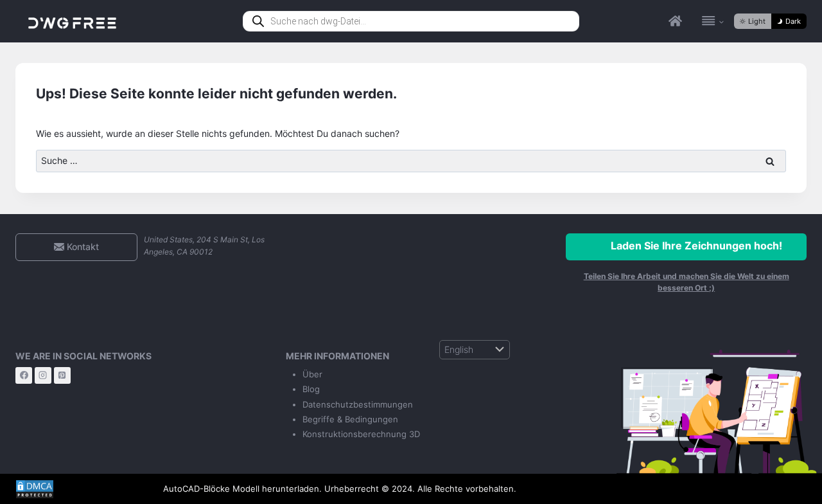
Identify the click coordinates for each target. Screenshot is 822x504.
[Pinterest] (62, 375)
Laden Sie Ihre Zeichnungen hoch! (696, 245)
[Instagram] (43, 375)
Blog (311, 389)
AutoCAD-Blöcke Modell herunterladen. (242, 488)
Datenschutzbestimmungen (357, 404)
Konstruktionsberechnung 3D (361, 434)
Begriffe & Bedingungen (350, 419)
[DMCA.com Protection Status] (79, 489)
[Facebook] (23, 375)
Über (312, 374)
